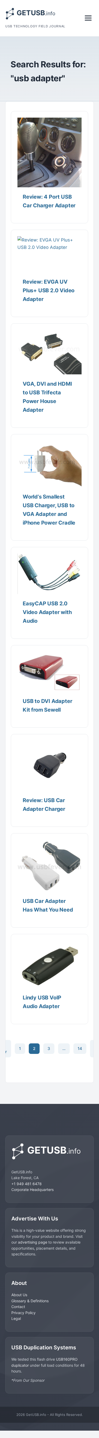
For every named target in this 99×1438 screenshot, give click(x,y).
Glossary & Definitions (30, 1301)
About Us (19, 1295)
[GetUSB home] (49, 1151)
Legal (16, 1318)
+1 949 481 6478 (26, 1183)
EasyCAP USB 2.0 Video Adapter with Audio (47, 612)
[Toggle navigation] (88, 18)
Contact (18, 1306)
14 (80, 1048)
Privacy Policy (23, 1312)
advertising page (32, 1242)
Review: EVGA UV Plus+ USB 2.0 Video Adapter (48, 290)
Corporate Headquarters (32, 1189)
